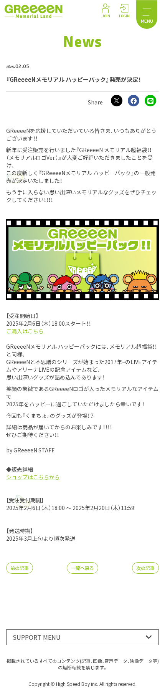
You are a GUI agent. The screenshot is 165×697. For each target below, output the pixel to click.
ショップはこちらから (33, 477)
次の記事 (145, 568)
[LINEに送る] (150, 100)
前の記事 (19, 568)
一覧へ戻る (82, 568)
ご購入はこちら (25, 331)
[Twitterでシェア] (116, 100)
